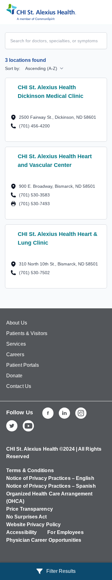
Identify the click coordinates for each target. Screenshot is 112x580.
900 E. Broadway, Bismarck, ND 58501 (57, 186)
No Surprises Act (26, 516)
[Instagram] (80, 413)
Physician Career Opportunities (43, 540)
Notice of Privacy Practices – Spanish (51, 486)
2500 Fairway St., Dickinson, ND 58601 (57, 117)
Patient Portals (22, 365)
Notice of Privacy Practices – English (50, 478)
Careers (15, 354)
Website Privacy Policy (33, 524)
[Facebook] (48, 413)
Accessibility (21, 532)
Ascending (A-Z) (41, 68)
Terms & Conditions (30, 470)
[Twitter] (11, 425)
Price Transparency (29, 509)
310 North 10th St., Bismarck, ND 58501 (58, 263)
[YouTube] (28, 425)
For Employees (65, 532)
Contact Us (18, 386)
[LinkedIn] (64, 413)
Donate (14, 375)
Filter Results (61, 571)
